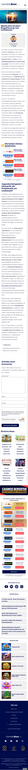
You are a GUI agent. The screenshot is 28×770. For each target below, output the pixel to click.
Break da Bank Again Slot (18, 695)
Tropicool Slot (16, 647)
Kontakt (14, 715)
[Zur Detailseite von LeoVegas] (8, 514)
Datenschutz (14, 718)
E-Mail (4, 403)
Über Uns (14, 709)
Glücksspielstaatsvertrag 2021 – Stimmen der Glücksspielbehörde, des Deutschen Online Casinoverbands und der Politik (13, 630)
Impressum (14, 721)
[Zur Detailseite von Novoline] (8, 522)
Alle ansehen (14, 571)
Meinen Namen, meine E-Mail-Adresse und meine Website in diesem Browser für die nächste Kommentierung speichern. (13, 413)
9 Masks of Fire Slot (17, 666)
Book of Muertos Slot (18, 656)
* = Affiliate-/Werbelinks (14, 724)
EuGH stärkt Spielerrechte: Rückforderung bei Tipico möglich (12, 614)
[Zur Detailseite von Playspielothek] (8, 564)
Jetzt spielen (19, 155)
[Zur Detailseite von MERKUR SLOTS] (8, 530)
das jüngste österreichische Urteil (11, 285)
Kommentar (5, 376)
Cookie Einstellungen (14, 728)
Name (4, 396)
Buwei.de (18, 180)
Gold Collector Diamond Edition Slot (19, 675)
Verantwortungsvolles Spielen (14, 712)
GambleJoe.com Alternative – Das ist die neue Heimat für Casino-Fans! (6, 449)
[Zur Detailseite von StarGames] (8, 556)
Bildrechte (7, 345)
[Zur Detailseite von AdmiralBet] (8, 539)
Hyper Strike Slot (17, 685)
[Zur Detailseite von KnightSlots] (8, 547)
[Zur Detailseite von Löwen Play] (8, 505)
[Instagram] (22, 741)
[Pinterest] (17, 741)
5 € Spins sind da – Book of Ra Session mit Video (13, 600)
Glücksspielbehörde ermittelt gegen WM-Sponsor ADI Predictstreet (14, 607)
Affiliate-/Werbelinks (9, 574)
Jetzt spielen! (19, 507)
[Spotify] (11, 741)
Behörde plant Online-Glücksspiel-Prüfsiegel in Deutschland (20, 449)
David (14, 46)
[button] (25, 5)
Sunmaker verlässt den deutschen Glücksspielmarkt (12, 621)
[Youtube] (5, 741)
